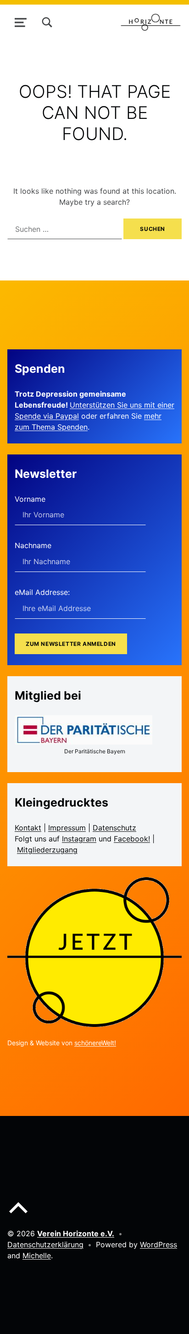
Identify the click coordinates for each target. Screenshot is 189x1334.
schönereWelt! (95, 1043)
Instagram (79, 838)
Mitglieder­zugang (47, 849)
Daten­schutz (114, 827)
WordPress (158, 1244)
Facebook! (132, 838)
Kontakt (28, 827)
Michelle (36, 1255)
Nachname (33, 545)
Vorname (30, 499)
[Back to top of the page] (18, 1215)
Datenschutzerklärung (45, 1244)
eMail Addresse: (42, 592)
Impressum (67, 827)
